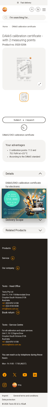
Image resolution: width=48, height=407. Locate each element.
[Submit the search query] (5, 17)
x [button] (44, 190)
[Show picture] (24, 97)
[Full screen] (39, 84)
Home (5, 26)
